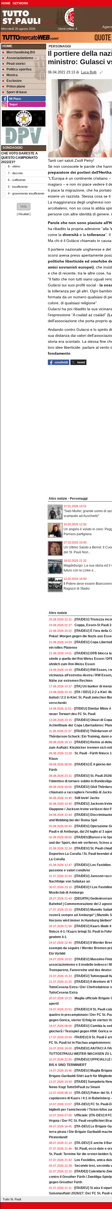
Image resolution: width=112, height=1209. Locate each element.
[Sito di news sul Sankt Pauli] (37, 17)
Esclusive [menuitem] (14, 81)
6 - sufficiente (17, 180)
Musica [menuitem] (12, 75)
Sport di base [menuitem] (17, 92)
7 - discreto (15, 173)
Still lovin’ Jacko (86, 798)
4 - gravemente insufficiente (26, 193)
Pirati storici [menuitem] (16, 64)
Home (7, 46)
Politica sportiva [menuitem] (19, 69)
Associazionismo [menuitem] (20, 58)
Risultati (23, 214)
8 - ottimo (14, 166)
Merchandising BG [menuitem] (21, 52)
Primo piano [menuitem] (16, 86)
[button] (23, 206)
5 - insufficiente (18, 186)
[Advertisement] (23, 236)
